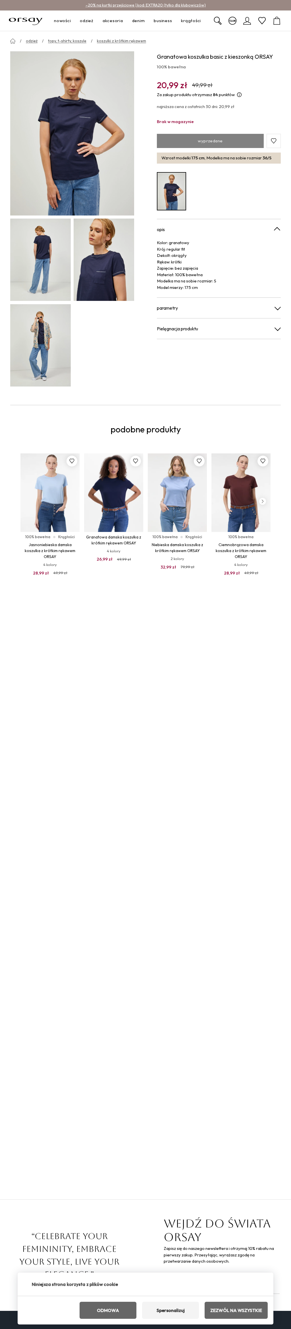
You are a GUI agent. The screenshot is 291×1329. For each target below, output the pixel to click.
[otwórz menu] (72, 21)
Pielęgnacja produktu (177, 328)
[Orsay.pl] (26, 20)
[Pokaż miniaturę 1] (40, 259)
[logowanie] (247, 21)
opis (161, 229)
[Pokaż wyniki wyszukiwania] (218, 21)
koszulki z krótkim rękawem (121, 40)
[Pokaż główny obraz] (72, 133)
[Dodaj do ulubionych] (71, 461)
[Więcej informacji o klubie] (232, 21)
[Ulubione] (262, 21)
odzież (32, 40)
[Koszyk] (277, 21)
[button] (274, 141)
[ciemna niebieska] (171, 191)
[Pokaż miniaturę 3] (40, 345)
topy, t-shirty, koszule (67, 40)
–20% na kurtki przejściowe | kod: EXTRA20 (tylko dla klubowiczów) (146, 5)
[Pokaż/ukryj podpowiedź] (239, 95)
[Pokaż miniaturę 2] (104, 259)
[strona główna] (12, 41)
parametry (167, 308)
